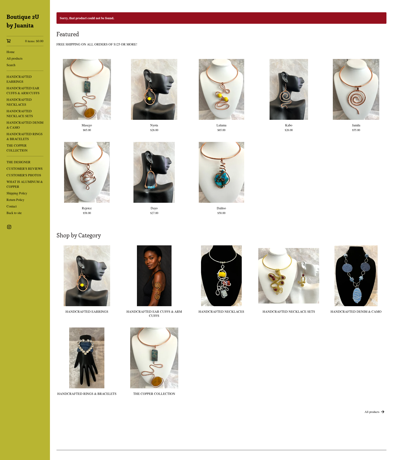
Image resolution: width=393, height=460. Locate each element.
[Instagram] (9, 227)
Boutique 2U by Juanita (23, 21)
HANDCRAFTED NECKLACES (19, 102)
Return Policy (15, 199)
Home (11, 52)
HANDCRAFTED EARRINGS (19, 79)
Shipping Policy (17, 193)
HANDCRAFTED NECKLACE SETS (20, 113)
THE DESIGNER (18, 162)
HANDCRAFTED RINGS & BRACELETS (25, 136)
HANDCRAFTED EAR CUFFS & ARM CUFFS (23, 90)
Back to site (14, 213)
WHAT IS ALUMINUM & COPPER (25, 184)
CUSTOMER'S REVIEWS (25, 168)
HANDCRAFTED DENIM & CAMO (25, 124)
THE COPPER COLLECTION (17, 147)
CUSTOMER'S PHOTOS (24, 175)
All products (15, 58)
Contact (12, 206)
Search (11, 65)
